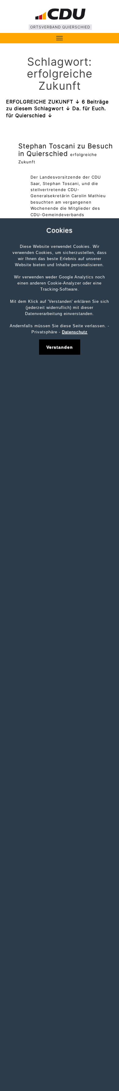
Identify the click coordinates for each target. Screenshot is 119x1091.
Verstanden (59, 347)
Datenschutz (75, 332)
